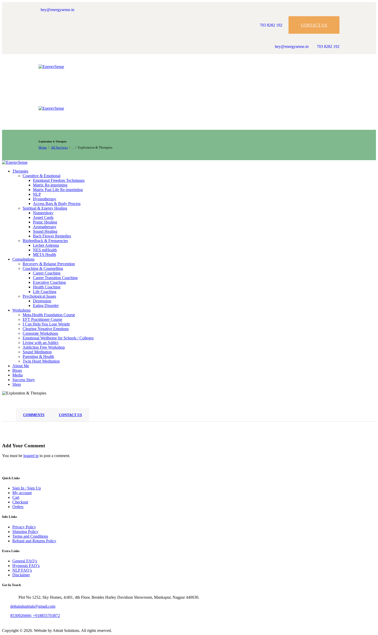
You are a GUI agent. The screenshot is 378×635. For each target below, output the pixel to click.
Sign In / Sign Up (26, 488)
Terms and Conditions (30, 536)
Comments (33, 415)
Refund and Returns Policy (34, 541)
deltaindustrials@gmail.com (32, 606)
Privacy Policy (24, 527)
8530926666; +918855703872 (35, 615)
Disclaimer (21, 575)
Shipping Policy (25, 531)
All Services (59, 147)
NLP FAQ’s (22, 570)
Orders (17, 506)
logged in (31, 455)
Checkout (20, 502)
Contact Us (70, 415)
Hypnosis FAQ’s (26, 565)
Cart (15, 497)
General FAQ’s (24, 561)
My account (22, 493)
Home (43, 147)
